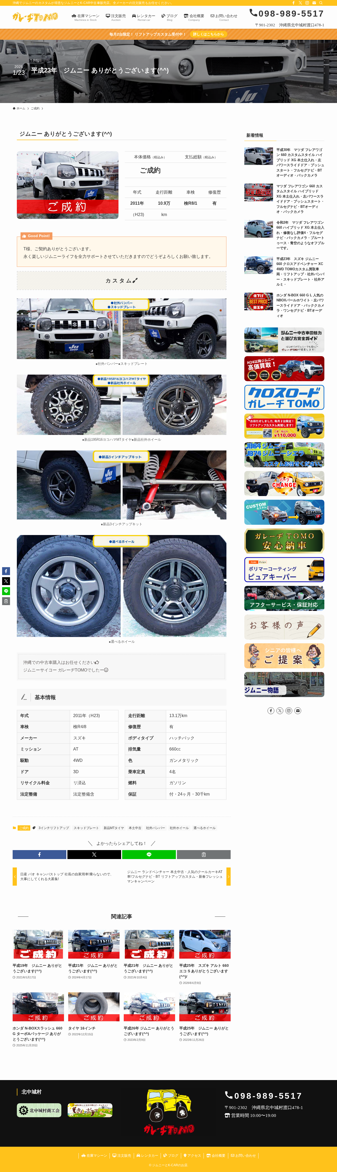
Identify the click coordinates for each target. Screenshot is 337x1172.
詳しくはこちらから (208, 34)
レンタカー (149, 1156)
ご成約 (24, 828)
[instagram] (307, 3)
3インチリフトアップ (54, 828)
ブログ (172, 1156)
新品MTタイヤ (114, 828)
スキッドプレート (86, 828)
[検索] (321, 3)
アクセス (193, 1156)
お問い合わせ (245, 1156)
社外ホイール (179, 828)
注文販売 (123, 1156)
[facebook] (293, 3)
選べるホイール (205, 828)
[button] (39, 854)
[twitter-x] (300, 3)
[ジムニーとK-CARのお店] (35, 17)
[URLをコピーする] (204, 854)
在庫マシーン (96, 1156)
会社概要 (218, 1156)
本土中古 (135, 828)
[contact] (314, 3)
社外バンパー (155, 828)
